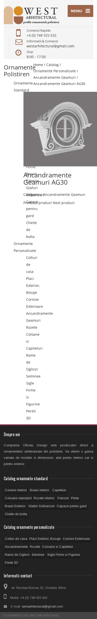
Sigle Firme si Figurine (63, 554)
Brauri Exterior (15, 506)
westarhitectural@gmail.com (50, 46)
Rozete (31, 327)
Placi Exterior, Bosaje (33, 285)
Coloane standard (18, 498)
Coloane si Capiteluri (57, 546)
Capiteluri (59, 490)
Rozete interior (44, 498)
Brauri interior (39, 490)
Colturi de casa (16, 539)
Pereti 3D (11, 562)
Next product (64, 202)
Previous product (37, 202)
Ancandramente (16, 546)
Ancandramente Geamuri (64, 194)
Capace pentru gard (32, 208)
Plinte (75, 498)
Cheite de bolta (16, 514)
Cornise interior (16, 490)
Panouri (63, 498)
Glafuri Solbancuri (41, 506)
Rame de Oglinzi (17, 554)
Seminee (33, 376)
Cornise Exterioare (76, 539)
